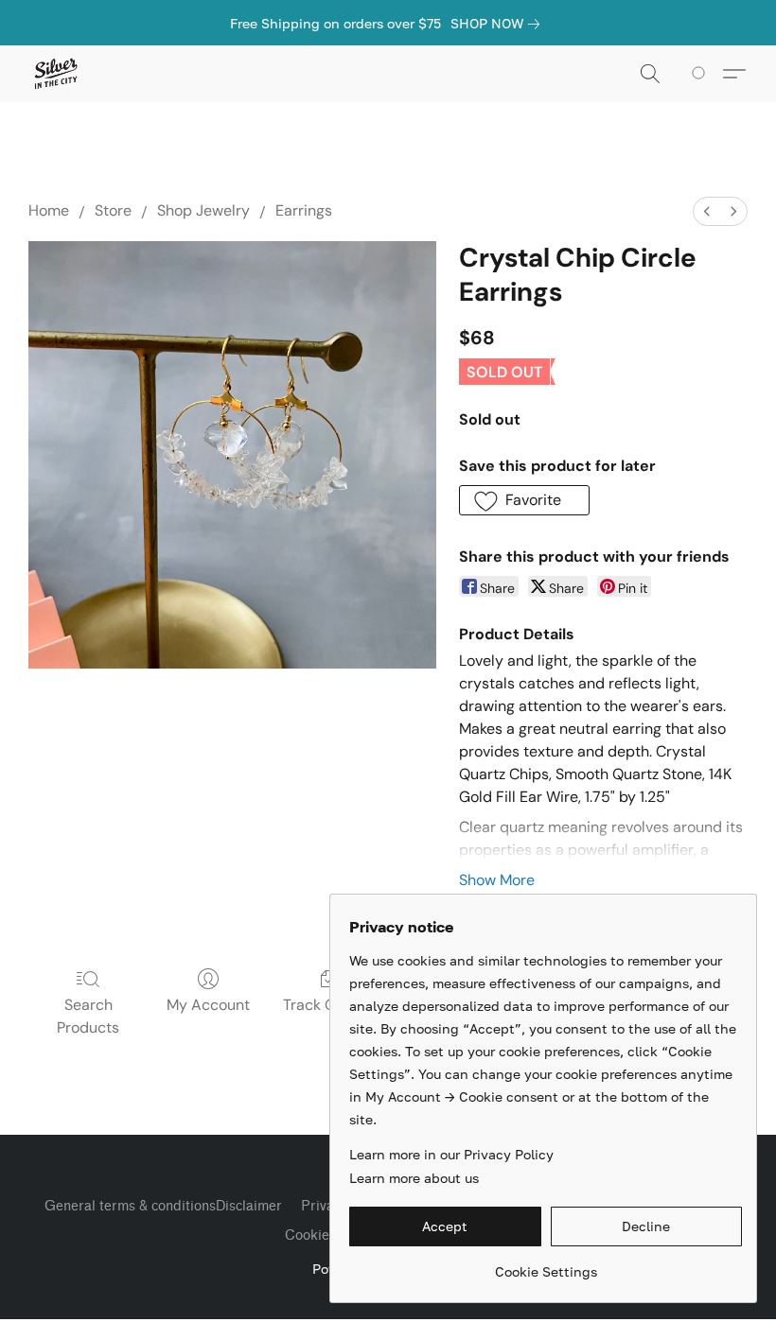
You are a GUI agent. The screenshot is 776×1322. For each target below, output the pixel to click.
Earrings (303, 210)
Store (113, 210)
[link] (498, 23)
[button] (55, 74)
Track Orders (328, 1005)
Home (48, 210)
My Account (208, 1005)
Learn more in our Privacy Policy (451, 1154)
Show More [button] (497, 880)
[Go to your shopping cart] (702, 73)
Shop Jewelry (203, 210)
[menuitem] (707, 211)
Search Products (88, 1016)
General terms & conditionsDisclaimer (163, 1206)
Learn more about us (414, 1178)
